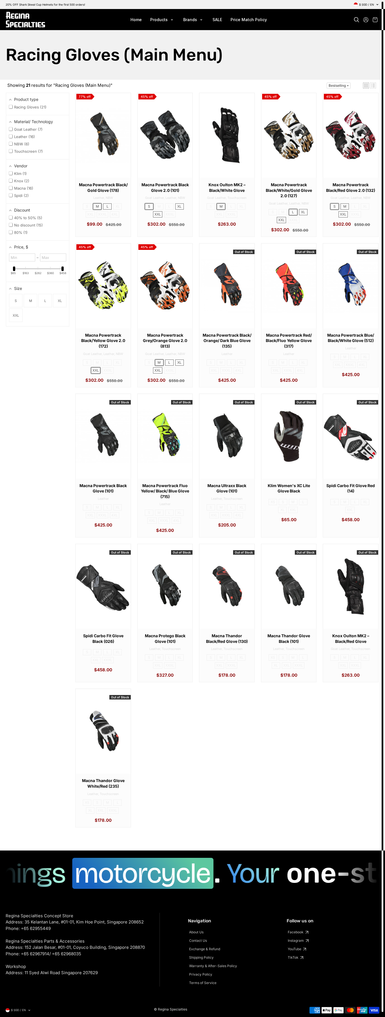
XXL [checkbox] (16, 315)
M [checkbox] (30, 301)
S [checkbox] (16, 301)
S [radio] (87, 206)
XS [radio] (273, 502)
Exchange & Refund (204, 949)
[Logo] (25, 19)
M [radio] (97, 206)
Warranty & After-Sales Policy (213, 966)
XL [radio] (118, 206)
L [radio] (108, 206)
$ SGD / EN (366, 4)
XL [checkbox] (60, 301)
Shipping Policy (201, 957)
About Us (196, 932)
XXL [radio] (90, 214)
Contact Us (198, 940)
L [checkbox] (45, 301)
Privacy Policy (200, 974)
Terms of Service (202, 983)
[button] (366, 85)
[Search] (356, 19)
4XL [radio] (114, 214)
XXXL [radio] (102, 214)
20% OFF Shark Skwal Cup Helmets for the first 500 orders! (45, 4)
